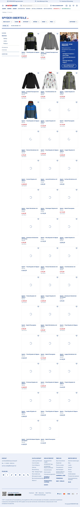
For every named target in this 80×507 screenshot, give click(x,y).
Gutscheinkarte (48, 469)
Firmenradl (59, 478)
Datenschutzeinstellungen (40, 494)
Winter (69, 469)
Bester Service (72, 458)
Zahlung (34, 467)
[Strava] (28, 475)
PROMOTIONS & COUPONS (48, 481)
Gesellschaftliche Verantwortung (60, 472)
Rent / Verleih (60, 481)
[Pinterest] (19, 475)
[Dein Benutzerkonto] (70, 6)
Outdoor (70, 467)
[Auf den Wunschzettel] (38, 33)
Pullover (6, 43)
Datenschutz (41, 492)
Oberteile (4, 35)
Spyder (4, 25)
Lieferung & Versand (37, 460)
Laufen (69, 465)
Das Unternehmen (60, 460)
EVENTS (46, 484)
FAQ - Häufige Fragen (37, 471)
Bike (69, 463)
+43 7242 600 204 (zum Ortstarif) (9, 460)
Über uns (58, 458)
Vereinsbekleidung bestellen (72, 479)
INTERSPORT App (48, 464)
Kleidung (4, 12)
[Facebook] (7, 475)
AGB (36, 492)
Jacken (5, 41)
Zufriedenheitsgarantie (49, 474)
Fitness (70, 471)
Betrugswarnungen (36, 476)
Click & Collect (35, 463)
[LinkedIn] (23, 475)
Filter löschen (15, 25)
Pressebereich (59, 467)
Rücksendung (35, 469)
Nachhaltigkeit (59, 469)
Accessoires (5, 47)
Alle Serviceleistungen (73, 460)
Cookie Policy (48, 492)
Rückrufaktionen (36, 474)
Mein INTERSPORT (48, 458)
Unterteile (4, 49)
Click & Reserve (36, 465)
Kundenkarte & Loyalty (47, 461)
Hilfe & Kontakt (36, 458)
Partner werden (60, 465)
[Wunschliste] (73, 6)
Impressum (31, 492)
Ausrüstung (4, 54)
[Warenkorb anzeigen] (77, 6)
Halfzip (5, 38)
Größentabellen (72, 474)
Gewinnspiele (47, 472)
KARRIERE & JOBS (60, 475)
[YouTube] (15, 475)
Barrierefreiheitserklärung (37, 478)
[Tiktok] (11, 475)
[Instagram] (3, 475)
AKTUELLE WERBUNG (46, 477)
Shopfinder (58, 463)
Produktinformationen (73, 476)
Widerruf (34, 480)
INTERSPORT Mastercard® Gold (48, 467)
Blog (69, 482)
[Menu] (3, 6)
